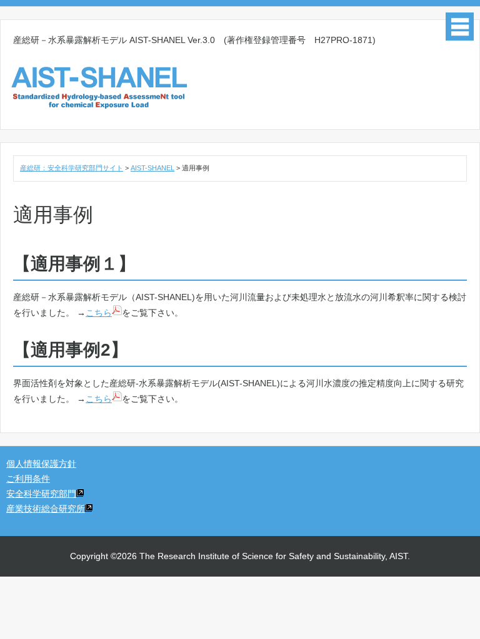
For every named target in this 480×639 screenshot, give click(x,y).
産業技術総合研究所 (45, 509)
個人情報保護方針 (41, 464)
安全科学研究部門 (41, 494)
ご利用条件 (28, 479)
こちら (99, 313)
